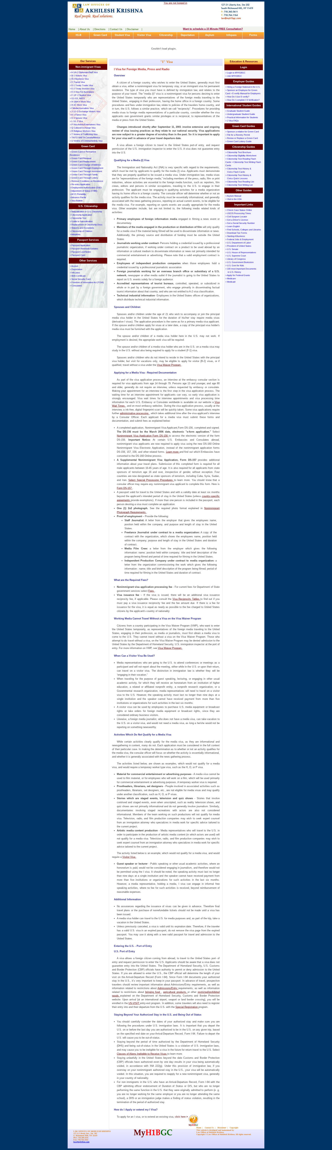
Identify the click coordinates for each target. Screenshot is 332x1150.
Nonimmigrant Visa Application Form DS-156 (143, 435)
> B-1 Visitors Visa (78, 75)
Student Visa (122, 35)
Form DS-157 (124, 488)
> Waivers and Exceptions (82, 228)
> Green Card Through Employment (86, 168)
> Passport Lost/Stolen (80, 252)
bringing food (153, 992)
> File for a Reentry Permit (237, 135)
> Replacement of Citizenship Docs (86, 224)
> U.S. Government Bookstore (239, 262)
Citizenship (166, 35)
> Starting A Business (235, 236)
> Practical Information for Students (241, 117)
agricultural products (175, 992)
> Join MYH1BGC (233, 76)
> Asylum (74, 266)
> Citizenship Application (81, 215)
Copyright (234, 1128)
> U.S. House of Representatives (240, 252)
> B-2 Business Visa (79, 79)
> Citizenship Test (78, 218)
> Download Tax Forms (236, 233)
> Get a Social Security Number (240, 223)
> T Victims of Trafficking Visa (83, 134)
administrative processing (134, 413)
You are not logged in (175, 3)
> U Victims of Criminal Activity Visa (86, 141)
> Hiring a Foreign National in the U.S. (242, 87)
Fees (151, 590)
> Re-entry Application (80, 184)
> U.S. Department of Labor (238, 243)
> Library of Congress (235, 259)
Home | (74, 29)
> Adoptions (75, 234)
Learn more (172, 451)
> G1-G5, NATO (77, 98)
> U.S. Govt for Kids (234, 265)
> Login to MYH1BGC (235, 73)
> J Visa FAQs (232, 121)
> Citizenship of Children (81, 231)
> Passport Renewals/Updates (84, 248)
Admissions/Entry (168, 988)
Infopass (231, 35)
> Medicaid (230, 282)
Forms (253, 35)
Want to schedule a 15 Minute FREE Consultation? (213, 28)
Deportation (188, 35)
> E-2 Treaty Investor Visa (82, 88)
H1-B (78, 35)
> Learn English (232, 226)
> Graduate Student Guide (237, 111)
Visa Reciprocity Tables (187, 599)
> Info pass (75, 272)
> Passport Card (77, 255)
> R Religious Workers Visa (82, 131)
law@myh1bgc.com (81, 1142)
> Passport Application (80, 245)
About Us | (87, 29)
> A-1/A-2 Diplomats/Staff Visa (84, 72)
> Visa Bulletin (76, 200)
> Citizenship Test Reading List (239, 182)
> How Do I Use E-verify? (237, 97)
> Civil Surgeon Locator (236, 216)
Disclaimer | (134, 29)
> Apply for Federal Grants (237, 275)
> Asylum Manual (233, 196)
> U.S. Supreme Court (235, 256)
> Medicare (230, 278)
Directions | (101, 29)
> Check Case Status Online (238, 210)
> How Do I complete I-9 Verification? (242, 100)
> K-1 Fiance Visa (78, 115)
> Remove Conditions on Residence (86, 181)
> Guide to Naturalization (81, 221)
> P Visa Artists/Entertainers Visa (85, 124)
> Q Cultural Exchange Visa (82, 128)
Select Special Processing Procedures (151, 480)
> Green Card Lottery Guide (238, 141)
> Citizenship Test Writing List (239, 185)
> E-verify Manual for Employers (246, 93)
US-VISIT (134, 1003)
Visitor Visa (144, 35)
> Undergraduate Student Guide (240, 114)
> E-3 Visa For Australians (82, 92)
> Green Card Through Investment (86, 171)
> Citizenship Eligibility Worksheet (240, 155)
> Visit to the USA (233, 199)
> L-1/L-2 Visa (76, 121)
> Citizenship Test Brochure (238, 152)
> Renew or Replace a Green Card (241, 138)
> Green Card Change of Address (85, 165)
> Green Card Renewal (80, 158)
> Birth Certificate (78, 276)
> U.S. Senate (231, 249)
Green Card (100, 35)
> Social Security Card (80, 279)
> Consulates (76, 285)
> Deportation (76, 269)
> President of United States (238, 246)
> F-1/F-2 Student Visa (80, 95)
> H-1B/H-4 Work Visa (80, 102)
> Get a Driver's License (236, 220)
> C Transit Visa (77, 82)
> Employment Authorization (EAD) (86, 187)
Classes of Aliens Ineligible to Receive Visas (142, 1053)
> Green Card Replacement (82, 161)
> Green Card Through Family (84, 174)
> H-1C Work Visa (78, 105)
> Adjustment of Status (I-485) (83, 191)
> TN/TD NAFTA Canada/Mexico (85, 137)
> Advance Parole (78, 197)
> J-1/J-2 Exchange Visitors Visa (85, 111)
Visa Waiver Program (169, 365)
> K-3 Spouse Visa (78, 118)
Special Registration (186, 1007)
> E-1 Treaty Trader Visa (81, 85)
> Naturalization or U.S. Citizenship (86, 211)
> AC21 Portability (78, 194)
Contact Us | (118, 29)
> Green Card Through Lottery (84, 178)
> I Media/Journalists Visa (82, 108)
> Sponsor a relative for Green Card (242, 131)
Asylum (209, 35)
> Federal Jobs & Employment (239, 239)
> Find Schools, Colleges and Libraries (243, 229)
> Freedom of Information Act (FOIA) (87, 282)
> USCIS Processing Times (238, 213)
